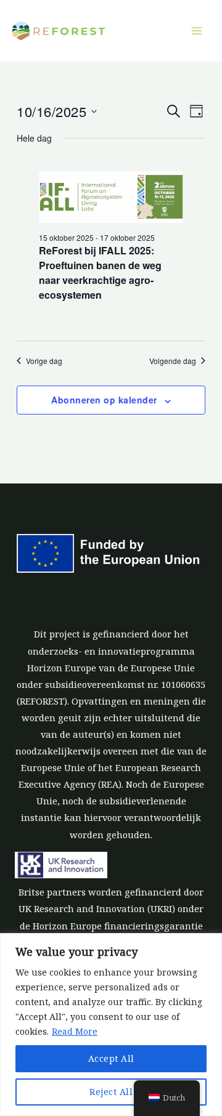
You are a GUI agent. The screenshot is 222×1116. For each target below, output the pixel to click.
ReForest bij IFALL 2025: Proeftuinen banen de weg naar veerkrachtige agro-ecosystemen (100, 272)
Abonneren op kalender (104, 400)
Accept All (111, 1058)
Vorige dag (44, 361)
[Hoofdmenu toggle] (197, 31)
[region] (111, 1024)
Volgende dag (172, 361)
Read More (74, 1031)
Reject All (111, 1092)
